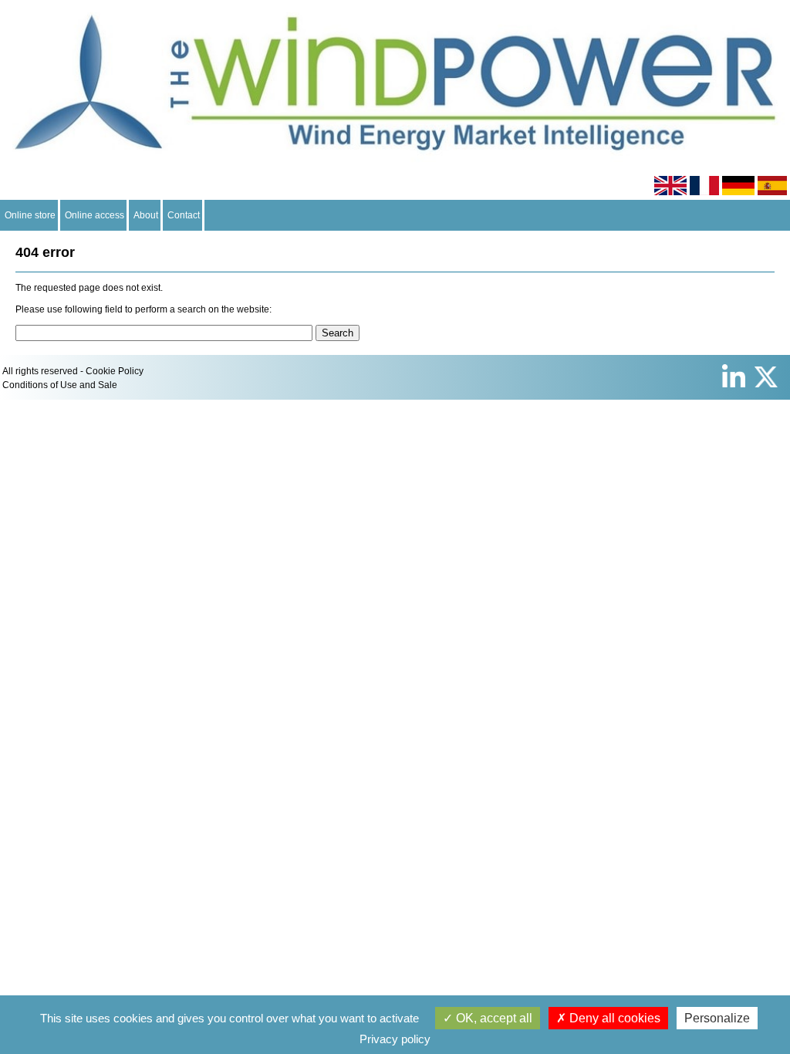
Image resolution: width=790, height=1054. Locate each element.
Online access (94, 215)
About (146, 215)
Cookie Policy (114, 371)
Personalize (717, 1018)
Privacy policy (395, 1039)
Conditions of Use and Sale (59, 385)
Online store (30, 215)
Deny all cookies (613, 1018)
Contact (183, 215)
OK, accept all (492, 1018)
